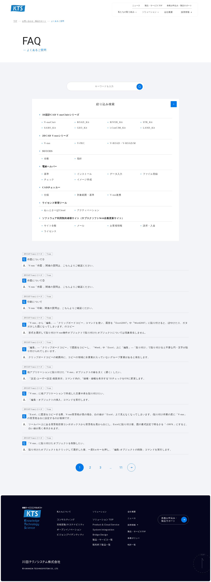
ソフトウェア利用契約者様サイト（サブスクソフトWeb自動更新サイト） (83, 218)
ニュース (136, 6)
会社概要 (168, 12)
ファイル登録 (150, 174)
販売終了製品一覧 (102, 544)
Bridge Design (100, 534)
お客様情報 (116, 225)
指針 (79, 158)
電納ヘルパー (49, 166)
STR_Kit (148, 122)
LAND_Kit (149, 128)
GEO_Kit (82, 128)
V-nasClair (50, 122)
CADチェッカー (51, 187)
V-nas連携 (115, 195)
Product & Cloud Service (106, 524)
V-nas (47, 143)
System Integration (103, 529)
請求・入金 (149, 225)
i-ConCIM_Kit (118, 128)
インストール (84, 174)
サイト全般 (50, 225)
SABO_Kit (50, 128)
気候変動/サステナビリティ (71, 524)
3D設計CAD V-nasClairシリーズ (60, 114)
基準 (46, 174)
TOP (15, 21)
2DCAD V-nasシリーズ (55, 135)
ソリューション (149, 12)
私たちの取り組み (126, 12)
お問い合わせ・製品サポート (34, 21)
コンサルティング (66, 519)
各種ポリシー (134, 538)
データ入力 (116, 174)
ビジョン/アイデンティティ (70, 534)
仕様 (46, 195)
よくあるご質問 (57, 21)
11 (121, 467)
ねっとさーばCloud (54, 210)
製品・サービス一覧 (103, 539)
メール (81, 225)
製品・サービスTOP (137, 531)
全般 (46, 158)
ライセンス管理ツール (54, 203)
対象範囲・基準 (85, 195)
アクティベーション (88, 210)
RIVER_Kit (116, 122)
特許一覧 (132, 545)
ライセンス (50, 231)
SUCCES (47, 151)
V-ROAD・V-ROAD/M (123, 143)
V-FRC (81, 143)
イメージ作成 (84, 179)
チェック (49, 179)
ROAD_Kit (83, 122)
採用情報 (185, 12)
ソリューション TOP (103, 519)
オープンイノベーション (69, 529)
